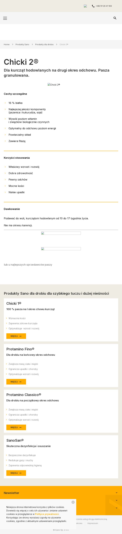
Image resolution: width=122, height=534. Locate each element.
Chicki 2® (64, 44)
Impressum (93, 523)
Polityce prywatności (47, 514)
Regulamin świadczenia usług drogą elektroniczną (83, 519)
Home (7, 44)
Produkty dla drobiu (44, 44)
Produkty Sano (22, 44)
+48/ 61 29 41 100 (104, 6)
